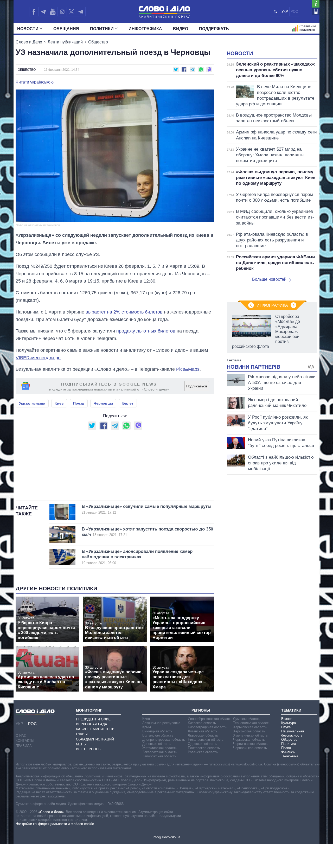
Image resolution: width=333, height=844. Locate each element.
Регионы (200, 710)
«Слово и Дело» (51, 812)
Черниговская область (250, 744)
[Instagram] (62, 11)
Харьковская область (250, 727)
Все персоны (88, 749)
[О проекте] (315, 4)
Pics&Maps (188, 369)
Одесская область (202, 744)
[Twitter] (71, 11)
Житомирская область (159, 748)
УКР (284, 12)
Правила (24, 746)
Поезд (78, 403)
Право (286, 748)
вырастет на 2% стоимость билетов (124, 312)
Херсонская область (249, 731)
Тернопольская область (251, 723)
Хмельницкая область (250, 735)
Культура (288, 723)
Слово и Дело (29, 42)
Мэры (81, 744)
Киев (59, 403)
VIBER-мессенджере (38, 357)
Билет (127, 403)
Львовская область (203, 735)
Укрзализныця (32, 403)
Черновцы (103, 403)
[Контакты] (315, 11)
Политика (288, 744)
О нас (21, 736)
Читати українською (35, 82)
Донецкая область (156, 744)
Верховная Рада (91, 724)
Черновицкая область (250, 748)
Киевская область (202, 723)
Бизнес (286, 719)
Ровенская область (203, 752)
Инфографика (145, 29)
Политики (102, 29)
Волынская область (157, 735)
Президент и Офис (93, 719)
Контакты (25, 741)
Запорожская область (159, 756)
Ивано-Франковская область (210, 719)
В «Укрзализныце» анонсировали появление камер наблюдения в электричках (137, 557)
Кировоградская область (207, 727)
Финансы (288, 752)
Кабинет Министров (95, 729)
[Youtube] (52, 11)
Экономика (289, 756)
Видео (180, 29)
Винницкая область (157, 731)
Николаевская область (205, 739)
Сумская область (246, 719)
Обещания (66, 29)
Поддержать (214, 29)
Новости (28, 29)
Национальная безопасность (292, 733)
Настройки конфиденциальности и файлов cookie (55, 824)
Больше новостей (269, 279)
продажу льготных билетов (145, 331)
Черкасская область (249, 739)
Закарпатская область (159, 752)
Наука (286, 727)
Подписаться (196, 386)
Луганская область (202, 731)
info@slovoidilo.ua (166, 837)
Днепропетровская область (163, 739)
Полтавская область (204, 748)
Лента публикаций (65, 42)
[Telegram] (43, 11)
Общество (98, 42)
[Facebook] (34, 11)
